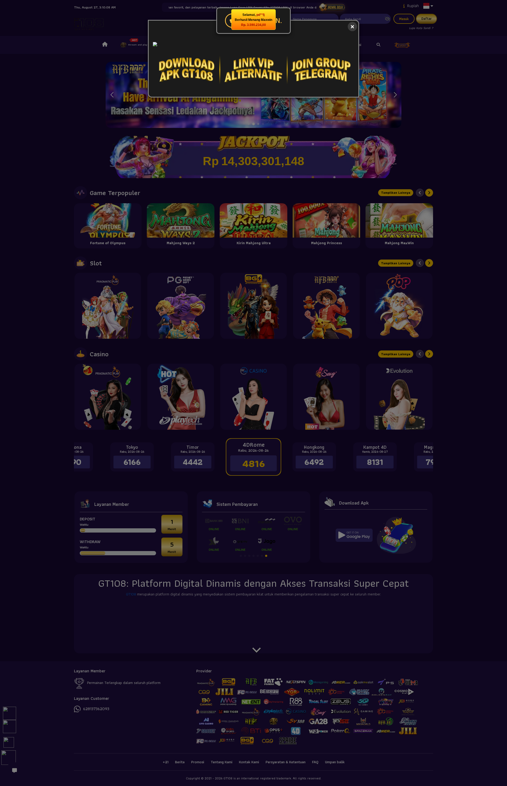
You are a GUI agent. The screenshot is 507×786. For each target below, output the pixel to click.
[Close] (352, 26)
